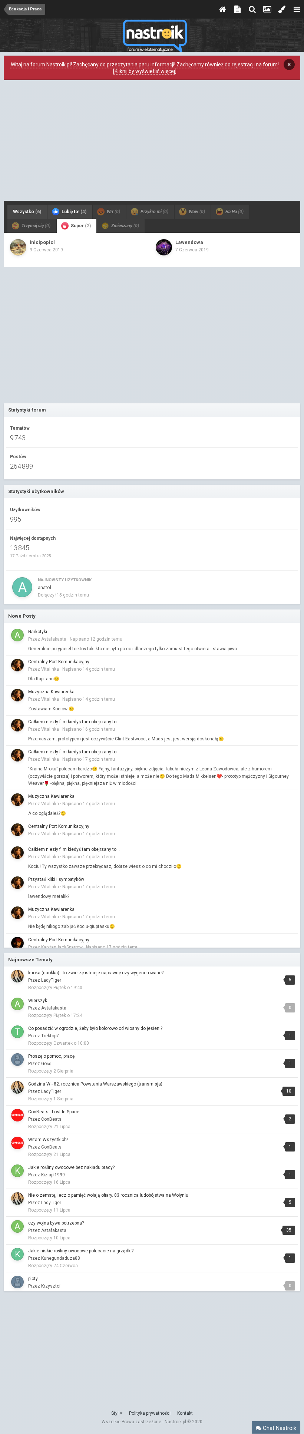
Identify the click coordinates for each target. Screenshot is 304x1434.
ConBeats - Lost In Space (53, 1111)
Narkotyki (37, 631)
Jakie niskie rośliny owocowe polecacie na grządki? (80, 1250)
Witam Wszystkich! (48, 1139)
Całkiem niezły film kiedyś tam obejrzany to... (74, 721)
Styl (115, 1413)
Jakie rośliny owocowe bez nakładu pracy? (71, 1167)
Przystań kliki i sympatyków (56, 879)
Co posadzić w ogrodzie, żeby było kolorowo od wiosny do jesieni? (95, 1028)
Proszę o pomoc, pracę (51, 1056)
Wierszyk (37, 1000)
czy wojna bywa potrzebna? (56, 1223)
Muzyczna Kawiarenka (51, 691)
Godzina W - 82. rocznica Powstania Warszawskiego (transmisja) (95, 1084)
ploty (33, 1278)
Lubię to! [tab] (73, 211)
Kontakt (185, 1413)
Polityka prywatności (150, 1413)
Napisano (96, 639)
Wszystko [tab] (27, 211)
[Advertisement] (152, 142)
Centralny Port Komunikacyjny (58, 661)
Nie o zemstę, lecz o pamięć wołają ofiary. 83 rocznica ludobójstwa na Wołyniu (108, 1195)
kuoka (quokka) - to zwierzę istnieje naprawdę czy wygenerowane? (95, 972)
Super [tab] (80, 225)
